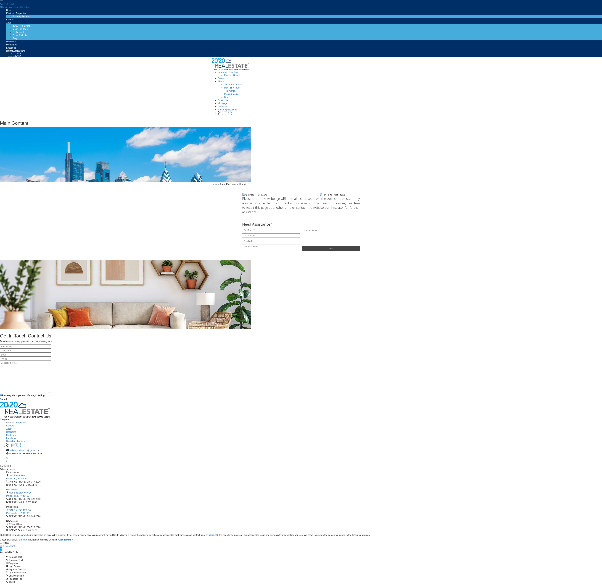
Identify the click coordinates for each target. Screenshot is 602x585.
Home (9, 10)
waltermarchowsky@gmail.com (24, 450)
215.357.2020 (14, 53)
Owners (10, 19)
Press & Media (20, 35)
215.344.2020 (34, 516)
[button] (1, 549)
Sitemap (23, 539)
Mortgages (11, 44)
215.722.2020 (14, 56)
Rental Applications (15, 50)
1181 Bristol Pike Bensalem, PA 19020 (16, 477)
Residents (11, 41)
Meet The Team (20, 28)
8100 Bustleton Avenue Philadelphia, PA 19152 (19, 494)
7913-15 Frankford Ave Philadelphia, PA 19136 (19, 511)
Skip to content (7, 545)
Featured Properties (16, 13)
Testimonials (19, 32)
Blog (15, 38)
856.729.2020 (34, 527)
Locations (11, 47)
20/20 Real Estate (21, 25)
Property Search (21, 16)
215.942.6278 (30, 484)
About (9, 22)
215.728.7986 (30, 502)
